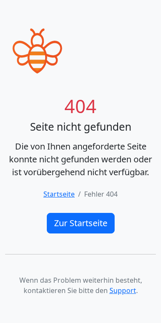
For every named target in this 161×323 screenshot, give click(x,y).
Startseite (59, 194)
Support (122, 290)
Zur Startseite (80, 223)
